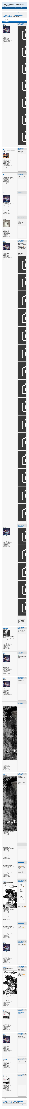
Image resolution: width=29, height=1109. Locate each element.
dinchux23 (5, 1059)
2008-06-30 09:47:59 (21, 862)
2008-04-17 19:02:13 (21, 628)
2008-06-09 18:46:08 (21, 678)
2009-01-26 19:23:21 (21, 1010)
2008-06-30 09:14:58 (21, 844)
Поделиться (20, 23)
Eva (4, 863)
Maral (4, 174)
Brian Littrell (9, 16)
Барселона (5, 628)
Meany (4, 218)
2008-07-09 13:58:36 (21, 923)
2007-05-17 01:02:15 (21, 149)
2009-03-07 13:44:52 (21, 1059)
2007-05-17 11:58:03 (21, 174)
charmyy (5, 881)
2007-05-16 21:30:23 (21, 24)
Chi (3, 1010)
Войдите (10, 12)
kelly (4, 703)
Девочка (4, 844)
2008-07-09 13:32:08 (21, 881)
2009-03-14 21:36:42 (21, 1075)
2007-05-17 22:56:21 (21, 217)
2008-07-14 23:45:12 (21, 942)
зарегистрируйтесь (16, 12)
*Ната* (4, 149)
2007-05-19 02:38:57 (21, 526)
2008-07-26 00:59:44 (21, 967)
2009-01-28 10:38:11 (21, 1034)
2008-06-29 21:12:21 (21, 774)
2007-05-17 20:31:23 (21, 192)
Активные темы (6, 9)
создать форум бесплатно (21, 1104)
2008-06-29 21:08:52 (21, 703)
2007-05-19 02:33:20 (21, 241)
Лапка (4, 24)
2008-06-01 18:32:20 (21, 653)
